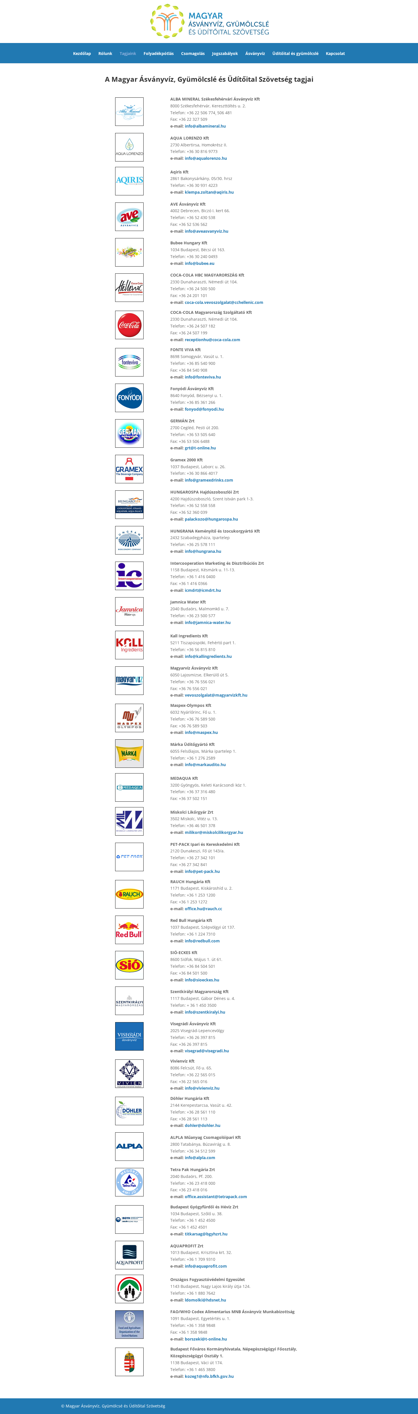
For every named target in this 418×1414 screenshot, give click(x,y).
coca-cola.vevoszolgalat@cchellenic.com (224, 302)
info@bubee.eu (199, 263)
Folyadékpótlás (159, 54)
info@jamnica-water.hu (208, 622)
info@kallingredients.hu (208, 656)
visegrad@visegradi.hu (207, 1050)
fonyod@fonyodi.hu (204, 409)
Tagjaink (128, 54)
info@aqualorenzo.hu (206, 158)
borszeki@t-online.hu (206, 1339)
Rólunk (105, 54)
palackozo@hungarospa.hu (211, 519)
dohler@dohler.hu (202, 1125)
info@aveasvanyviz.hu (206, 231)
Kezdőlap (82, 54)
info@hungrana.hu (203, 551)
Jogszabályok (225, 54)
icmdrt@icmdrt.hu (203, 590)
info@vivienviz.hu (202, 1088)
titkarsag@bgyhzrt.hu (206, 1234)
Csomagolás (193, 54)
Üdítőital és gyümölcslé (295, 54)
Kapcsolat (335, 54)
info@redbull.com (202, 941)
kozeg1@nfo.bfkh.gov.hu (209, 1376)
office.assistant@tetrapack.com (216, 1196)
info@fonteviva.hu (203, 377)
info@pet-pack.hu (202, 871)
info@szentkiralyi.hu (205, 1012)
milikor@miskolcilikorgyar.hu (214, 832)
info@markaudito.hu (205, 764)
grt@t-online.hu (200, 448)
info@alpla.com (200, 1157)
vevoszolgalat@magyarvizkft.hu (216, 695)
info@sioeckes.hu (202, 980)
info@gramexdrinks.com (209, 480)
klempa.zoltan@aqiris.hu (209, 192)
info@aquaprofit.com (206, 1266)
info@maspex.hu (201, 732)
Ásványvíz (255, 54)
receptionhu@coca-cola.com (212, 339)
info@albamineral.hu (205, 126)
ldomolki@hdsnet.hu (205, 1300)
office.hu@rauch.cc (203, 908)
